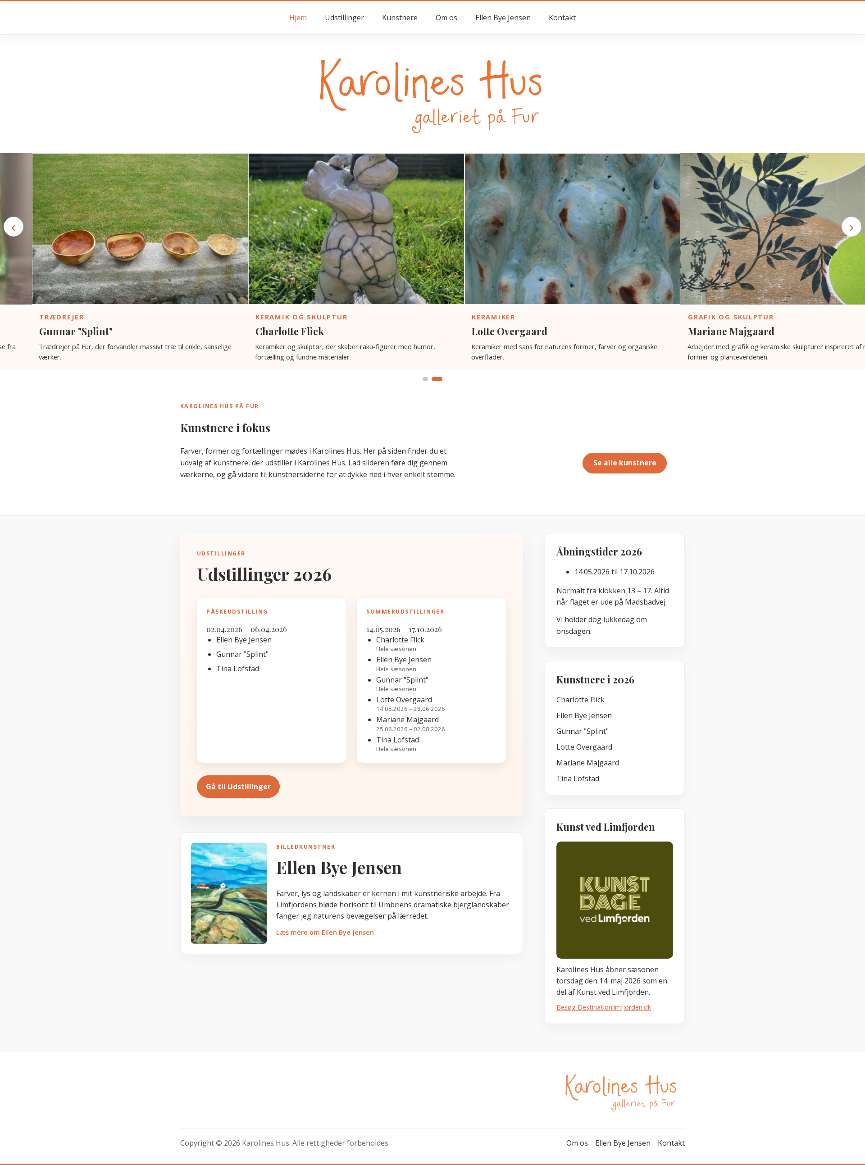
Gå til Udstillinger (238, 787)
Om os (446, 18)
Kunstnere (400, 18)
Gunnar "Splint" (44, 331)
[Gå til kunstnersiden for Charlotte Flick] (324, 229)
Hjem (298, 18)
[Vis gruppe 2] (437, 379)
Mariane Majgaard (699, 331)
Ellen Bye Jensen (503, 18)
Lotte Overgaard (477, 331)
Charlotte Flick (257, 331)
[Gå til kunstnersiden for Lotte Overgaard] (540, 229)
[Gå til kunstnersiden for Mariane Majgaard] (757, 229)
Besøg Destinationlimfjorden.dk (603, 1007)
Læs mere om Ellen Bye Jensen (325, 932)
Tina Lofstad (577, 778)
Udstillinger (344, 18)
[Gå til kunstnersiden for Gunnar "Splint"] (108, 229)
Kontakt (562, 18)
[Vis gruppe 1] (425, 379)
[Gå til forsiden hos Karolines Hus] (432, 93)
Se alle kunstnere (624, 463)
